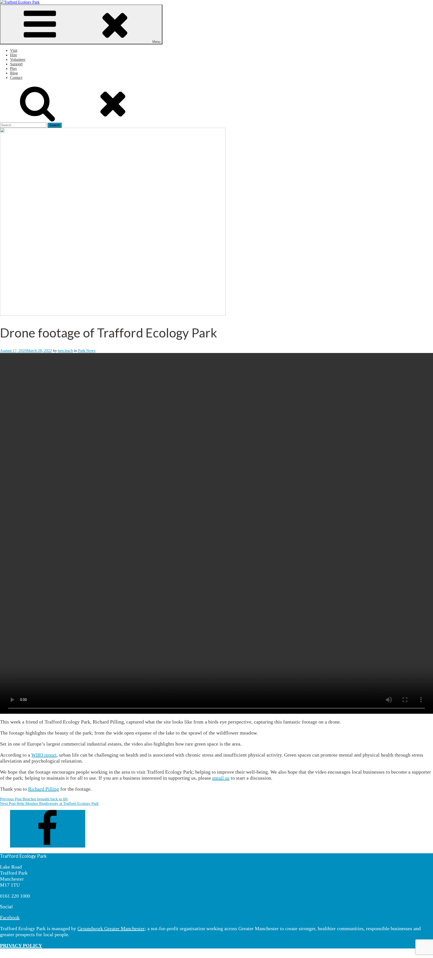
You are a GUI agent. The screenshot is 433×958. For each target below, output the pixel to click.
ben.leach (65, 350)
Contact (16, 77)
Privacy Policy (11, 955)
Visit (13, 50)
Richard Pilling (43, 789)
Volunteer (17, 59)
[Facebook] (47, 846)
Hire (13, 55)
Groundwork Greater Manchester (111, 928)
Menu (156, 42)
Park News (86, 350)
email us (221, 778)
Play (13, 68)
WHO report (44, 755)
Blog (14, 73)
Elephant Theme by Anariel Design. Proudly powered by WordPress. (82, 955)
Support (16, 64)
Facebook (10, 917)
